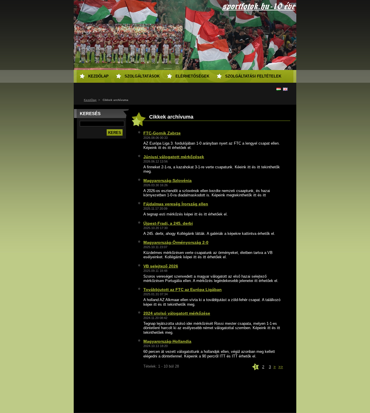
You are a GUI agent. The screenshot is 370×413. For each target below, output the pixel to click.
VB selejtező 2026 (160, 266)
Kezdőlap (90, 100)
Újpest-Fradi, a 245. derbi (168, 223)
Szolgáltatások (142, 76)
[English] (285, 89)
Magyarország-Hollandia (167, 341)
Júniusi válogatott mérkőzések (173, 156)
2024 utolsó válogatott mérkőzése (176, 313)
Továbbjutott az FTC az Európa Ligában (182, 289)
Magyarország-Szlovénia (167, 180)
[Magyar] (278, 89)
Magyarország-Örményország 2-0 (175, 242)
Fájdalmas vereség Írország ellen (175, 204)
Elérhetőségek (192, 76)
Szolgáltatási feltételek (253, 76)
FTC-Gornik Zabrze (162, 133)
